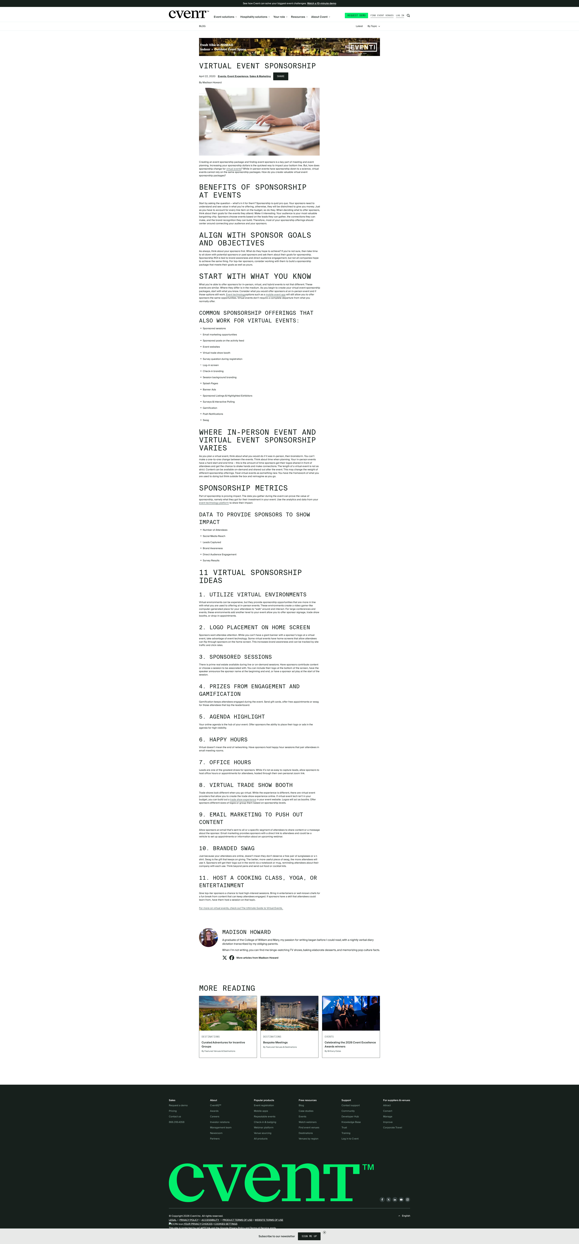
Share (281, 76)
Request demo (356, 15)
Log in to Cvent (350, 1139)
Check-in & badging (265, 1122)
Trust (344, 1128)
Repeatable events (264, 1117)
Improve (388, 1122)
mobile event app (276, 294)
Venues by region (308, 1139)
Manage (387, 1117)
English (406, 1215)
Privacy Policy (237, 1228)
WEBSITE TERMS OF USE (269, 1220)
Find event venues (382, 15)
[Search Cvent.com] (408, 15)
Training (346, 1133)
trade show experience (243, 799)
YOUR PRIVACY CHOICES (197, 1224)
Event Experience (237, 76)
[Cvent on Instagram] (407, 1199)
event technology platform (214, 503)
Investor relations (219, 1122)
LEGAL (172, 1220)
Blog (202, 26)
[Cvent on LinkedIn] (394, 1199)
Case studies (306, 1111)
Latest (359, 26)
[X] (224, 959)
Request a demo (178, 1106)
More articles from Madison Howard (257, 958)
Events (222, 76)
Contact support (351, 1106)
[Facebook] (231, 959)
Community (348, 1111)
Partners (215, 1139)
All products (260, 1139)
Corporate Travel (392, 1128)
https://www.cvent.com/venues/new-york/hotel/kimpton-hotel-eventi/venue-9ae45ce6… (289, 47)
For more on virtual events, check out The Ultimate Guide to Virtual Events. (241, 908)
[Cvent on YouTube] (401, 1199)
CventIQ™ (215, 1106)
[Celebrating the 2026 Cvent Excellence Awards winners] (351, 1013)
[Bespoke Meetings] (289, 1013)
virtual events (233, 169)
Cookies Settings (225, 1224)
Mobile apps (261, 1111)
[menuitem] (225, 17)
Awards (214, 1111)
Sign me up (309, 1236)
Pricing (173, 1111)
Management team (221, 1128)
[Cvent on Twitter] (388, 1199)
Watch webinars (307, 1122)
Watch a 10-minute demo (321, 3)
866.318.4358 (176, 1122)
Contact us (175, 1117)
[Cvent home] (189, 14)
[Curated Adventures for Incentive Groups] (228, 1013)
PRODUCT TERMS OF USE (237, 1220)
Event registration (264, 1106)
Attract (387, 1106)
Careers (214, 1117)
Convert (387, 1111)
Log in (400, 15)
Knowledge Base (351, 1122)
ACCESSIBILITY (210, 1220)
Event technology (236, 294)
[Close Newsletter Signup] (324, 1232)
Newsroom (216, 1133)
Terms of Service (259, 1228)
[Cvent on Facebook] (382, 1199)
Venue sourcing (262, 1133)
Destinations (306, 1133)
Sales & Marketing (260, 76)
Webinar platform (264, 1128)
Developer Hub (350, 1117)
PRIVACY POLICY (188, 1220)
